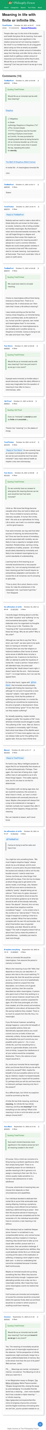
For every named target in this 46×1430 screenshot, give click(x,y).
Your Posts (32, 7)
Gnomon (7, 1317)
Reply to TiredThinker (15, 758)
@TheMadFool (12, 839)
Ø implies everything (12, 949)
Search (23, 7)
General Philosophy (29, 28)
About (40, 7)
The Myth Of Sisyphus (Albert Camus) (21, 162)
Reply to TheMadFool (15, 214)
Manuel (7, 750)
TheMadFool (9, 80)
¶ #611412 (14, 834)
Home (6, 7)
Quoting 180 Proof (14, 410)
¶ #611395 (14, 609)
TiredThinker (7, 25)
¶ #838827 (14, 952)
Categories (14, 7)
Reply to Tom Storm (14, 450)
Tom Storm (8, 346)
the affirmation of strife (13, 607)
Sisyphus (9, 110)
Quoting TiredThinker (15, 89)
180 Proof (8, 401)
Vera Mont (8, 1126)
